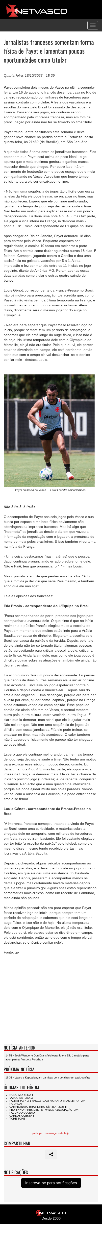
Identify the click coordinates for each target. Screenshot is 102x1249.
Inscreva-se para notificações (51, 1182)
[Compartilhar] (51, 1154)
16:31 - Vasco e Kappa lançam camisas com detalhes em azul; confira (47, 1077)
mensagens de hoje (57, 1133)
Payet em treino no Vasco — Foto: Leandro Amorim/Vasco (50, 490)
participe (37, 1133)
